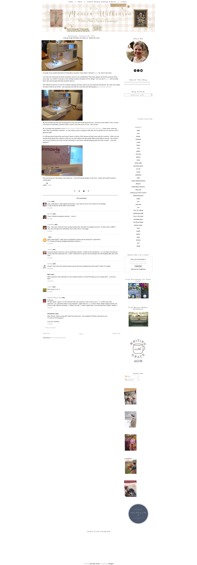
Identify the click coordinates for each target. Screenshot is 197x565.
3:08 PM (49, 308)
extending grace (138, 219)
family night (138, 163)
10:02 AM (50, 268)
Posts (128, 376)
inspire (138, 172)
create (49, 185)
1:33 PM (49, 292)
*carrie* (49, 287)
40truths (138, 184)
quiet (138, 178)
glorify (138, 234)
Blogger (111, 563)
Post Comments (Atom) (58, 337)
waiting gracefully (138, 213)
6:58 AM (49, 208)
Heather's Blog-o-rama (54, 297)
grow (138, 237)
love (138, 133)
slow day (138, 154)
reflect (138, 145)
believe (138, 157)
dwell (138, 130)
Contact (124, 2)
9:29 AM (49, 258)
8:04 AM (49, 219)
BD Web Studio (95, 563)
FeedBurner (142, 269)
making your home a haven (138, 192)
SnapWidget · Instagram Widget (145, 119)
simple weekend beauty (138, 181)
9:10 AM (49, 243)
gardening (138, 175)
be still (138, 169)
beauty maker (138, 225)
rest (138, 201)
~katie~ (49, 249)
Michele (49, 214)
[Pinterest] (135, 70)
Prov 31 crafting (138, 210)
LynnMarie (50, 224)
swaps (138, 198)
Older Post (46, 333)
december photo (138, 166)
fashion (138, 240)
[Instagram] (138, 70)
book (138, 228)
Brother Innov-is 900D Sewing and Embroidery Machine (83, 128)
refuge (138, 246)
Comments (130, 380)
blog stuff (138, 189)
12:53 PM (50, 281)
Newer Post (116, 333)
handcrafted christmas (138, 187)
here (106, 79)
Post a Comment (50, 327)
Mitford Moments (138, 195)
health (138, 231)
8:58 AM (49, 231)
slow (138, 148)
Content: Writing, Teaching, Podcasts (101, 2)
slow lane (138, 204)
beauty (138, 136)
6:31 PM (49, 324)
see (138, 207)
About (80, 2)
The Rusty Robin (138, 222)
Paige (49, 201)
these (96, 73)
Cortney (49, 263)
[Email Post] (46, 183)
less (138, 243)
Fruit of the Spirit (138, 216)
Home (71, 2)
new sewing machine (104, 87)
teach (138, 160)
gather (138, 151)
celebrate (138, 139)
